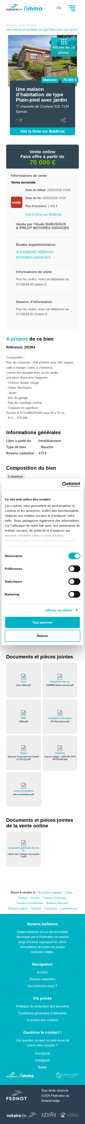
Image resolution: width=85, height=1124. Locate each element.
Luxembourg (68, 908)
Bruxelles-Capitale (50, 892)
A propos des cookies (42, 1020)
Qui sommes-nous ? (42, 986)
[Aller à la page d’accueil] (20, 1075)
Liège (68, 892)
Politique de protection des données (42, 1006)
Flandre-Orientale (54, 897)
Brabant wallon (18, 908)
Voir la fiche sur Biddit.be (42, 131)
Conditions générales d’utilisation (42, 1013)
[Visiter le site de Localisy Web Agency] (67, 1075)
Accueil (11, 25)
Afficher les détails (58, 610)
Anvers (35, 897)
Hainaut (36, 908)
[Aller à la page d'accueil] (24, 9)
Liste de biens (28, 25)
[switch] (74, 568)
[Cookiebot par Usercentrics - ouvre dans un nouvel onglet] (62, 484)
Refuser (42, 636)
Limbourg (50, 908)
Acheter (42, 972)
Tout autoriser (42, 622)
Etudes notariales (42, 979)
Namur (23, 897)
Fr (59, 8)
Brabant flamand (57, 903)
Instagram (42, 1060)
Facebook (42, 1053)
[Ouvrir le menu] (72, 10)
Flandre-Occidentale (30, 903)
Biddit (42, 1067)
